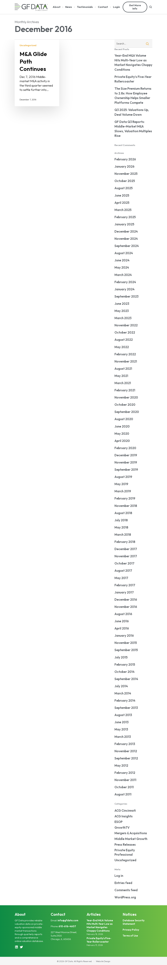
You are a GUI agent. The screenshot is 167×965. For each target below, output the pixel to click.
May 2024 (121, 267)
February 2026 (125, 159)
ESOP (118, 822)
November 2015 (125, 643)
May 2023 (121, 311)
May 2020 (121, 434)
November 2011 (125, 780)
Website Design (103, 961)
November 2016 (125, 607)
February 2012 (124, 773)
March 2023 (122, 318)
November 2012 (125, 751)
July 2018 (121, 520)
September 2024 (126, 246)
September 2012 (126, 758)
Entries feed (123, 883)
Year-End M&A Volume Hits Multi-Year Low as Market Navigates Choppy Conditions (133, 63)
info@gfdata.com (68, 920)
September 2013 (126, 708)
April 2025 (121, 203)
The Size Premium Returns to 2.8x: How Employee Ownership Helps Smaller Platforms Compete (132, 96)
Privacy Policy (131, 929)
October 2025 (124, 181)
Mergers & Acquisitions (130, 833)
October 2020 (124, 405)
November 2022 (126, 325)
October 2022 (124, 332)
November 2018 (125, 506)
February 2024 (125, 282)
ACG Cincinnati (125, 810)
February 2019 (124, 498)
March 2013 (122, 737)
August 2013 (123, 715)
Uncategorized (28, 45)
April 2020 (122, 441)
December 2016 (125, 599)
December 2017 (125, 549)
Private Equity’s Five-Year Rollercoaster (133, 79)
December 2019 (125, 455)
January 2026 (124, 166)
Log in (118, 876)
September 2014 (126, 679)
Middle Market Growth (130, 839)
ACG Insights (123, 816)
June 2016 (121, 621)
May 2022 (121, 347)
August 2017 (123, 571)
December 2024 (126, 231)
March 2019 (122, 491)
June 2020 (122, 426)
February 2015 (124, 664)
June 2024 (121, 260)
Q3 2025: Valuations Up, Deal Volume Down (131, 112)
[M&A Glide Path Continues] (37, 73)
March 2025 (122, 210)
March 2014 (122, 693)
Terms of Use (130, 935)
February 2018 (124, 542)
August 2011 (122, 794)
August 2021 (123, 369)
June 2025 (121, 195)
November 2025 (125, 174)
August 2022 (123, 340)
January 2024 (124, 289)
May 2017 (121, 578)
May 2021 (121, 376)
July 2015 (121, 657)
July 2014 (121, 686)
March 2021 (122, 383)
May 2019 (121, 484)
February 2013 (124, 744)
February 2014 (124, 700)
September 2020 (126, 412)
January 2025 (124, 224)
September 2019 (126, 470)
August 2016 (123, 614)
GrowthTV (121, 827)
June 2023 (121, 304)
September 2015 (126, 650)
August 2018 (123, 513)
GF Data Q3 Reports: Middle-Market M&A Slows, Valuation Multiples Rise (133, 129)
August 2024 (123, 253)
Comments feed (126, 890)
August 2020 (123, 419)
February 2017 (124, 585)
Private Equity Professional (124, 852)
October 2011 (124, 787)
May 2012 (121, 765)
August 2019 (123, 477)
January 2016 (124, 635)
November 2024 (126, 239)
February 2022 (125, 354)
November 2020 (126, 397)
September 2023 (126, 296)
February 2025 (125, 217)
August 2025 (123, 188)
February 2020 (125, 448)
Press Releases (125, 845)
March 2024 (123, 275)
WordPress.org (125, 897)
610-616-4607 (67, 926)
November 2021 (125, 361)
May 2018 (121, 527)
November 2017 (125, 556)
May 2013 (121, 729)
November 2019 (125, 462)
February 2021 (124, 390)
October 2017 (124, 563)
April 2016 (121, 628)
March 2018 (122, 535)
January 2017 (124, 592)
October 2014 (124, 672)
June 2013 (121, 722)
